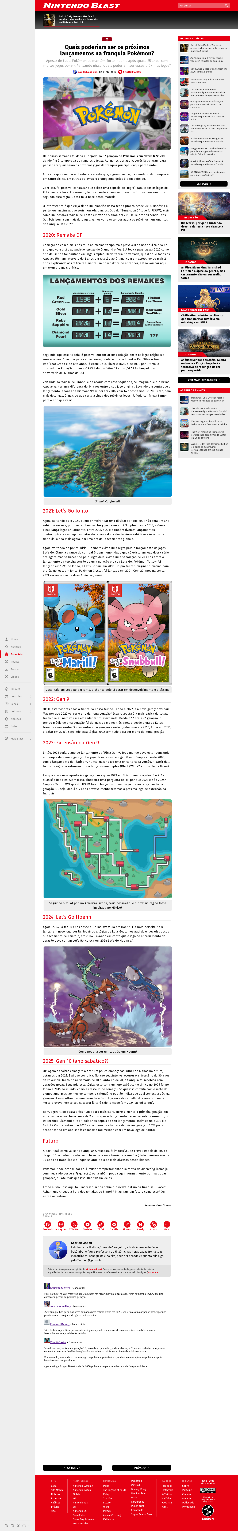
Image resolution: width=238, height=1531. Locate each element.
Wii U (75, 1498)
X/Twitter (74, 1229)
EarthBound (137, 1501)
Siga (53, 1511)
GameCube (79, 1515)
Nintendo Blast (94, 1269)
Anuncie (186, 1498)
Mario (106, 1485)
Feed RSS (167, 1502)
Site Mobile (57, 1490)
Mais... (165, 1506)
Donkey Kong (138, 1489)
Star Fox (107, 1498)
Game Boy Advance (83, 1519)
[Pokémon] (107, 39)
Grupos (154, 1229)
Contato (186, 1494)
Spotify (114, 1229)
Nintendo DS (80, 1511)
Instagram (61, 1229)
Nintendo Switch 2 (83, 1485)
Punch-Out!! (137, 1506)
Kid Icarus (108, 1519)
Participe (187, 1490)
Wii (74, 1506)
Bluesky (140, 1229)
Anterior (73, 1467)
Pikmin (107, 1511)
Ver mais (203, 183)
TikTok (100, 1229)
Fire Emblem (138, 1493)
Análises (55, 1502)
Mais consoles (81, 1523)
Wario (134, 1497)
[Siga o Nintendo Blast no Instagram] (12, 1526)
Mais (166, 1229)
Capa (53, 1485)
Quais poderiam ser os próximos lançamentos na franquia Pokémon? (107, 50)
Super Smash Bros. (141, 1514)
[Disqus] (107, 1325)
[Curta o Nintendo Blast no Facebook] (6, 1526)
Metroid (135, 1485)
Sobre (185, 1485)
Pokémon (136, 1480)
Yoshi (106, 1506)
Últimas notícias (192, 38)
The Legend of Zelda (114, 1490)
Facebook (48, 1229)
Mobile (76, 1494)
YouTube (87, 1229)
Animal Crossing (112, 1515)
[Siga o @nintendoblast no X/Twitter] (18, 1526)
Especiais (56, 1498)
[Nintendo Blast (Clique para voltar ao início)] (82, 5)
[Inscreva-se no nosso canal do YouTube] (24, 1526)
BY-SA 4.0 (153, 1272)
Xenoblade (137, 1510)
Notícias (55, 1494)
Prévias (55, 1506)
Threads (127, 1229)
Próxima (140, 1467)
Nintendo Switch (82, 1490)
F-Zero (107, 1502)
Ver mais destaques (202, 380)
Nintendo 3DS (80, 1502)
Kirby (106, 1494)
